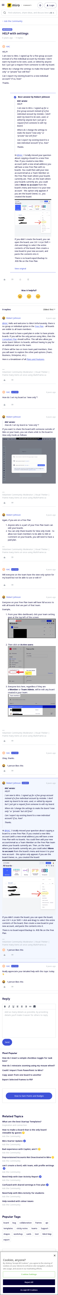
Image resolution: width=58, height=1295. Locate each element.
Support (44, 1228)
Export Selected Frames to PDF (17, 1079)
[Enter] (4, 13)
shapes (7, 1234)
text (37, 1234)
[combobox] (29, 13)
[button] (3, 6)
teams (34, 1228)
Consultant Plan (9, 339)
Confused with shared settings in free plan (23, 1184)
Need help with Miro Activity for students (23, 1193)
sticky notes (22, 1228)
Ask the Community (13, 21)
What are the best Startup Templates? (21, 1121)
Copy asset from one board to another (21, 1075)
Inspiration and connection (14, 1125)
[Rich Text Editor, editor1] (29, 1023)
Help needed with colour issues (17, 1201)
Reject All (29, 1282)
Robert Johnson (13, 318)
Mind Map (47, 1234)
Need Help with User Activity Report (20, 1176)
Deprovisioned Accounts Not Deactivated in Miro (26, 1157)
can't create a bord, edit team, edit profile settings (28, 1165)
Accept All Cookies (28, 1290)
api (46, 1222)
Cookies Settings (29, 1274)
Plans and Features (35, 359)
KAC (8, 46)
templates (8, 1228)
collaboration (26, 1222)
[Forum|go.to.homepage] (19, 5)
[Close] (55, 1255)
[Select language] (40, 5)
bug (14, 1222)
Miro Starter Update (12, 1141)
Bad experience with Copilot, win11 (19, 1149)
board (6, 1222)
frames (38, 1222)
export (7, 1239)
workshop (18, 1234)
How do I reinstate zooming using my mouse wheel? (28, 1065)
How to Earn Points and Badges (29, 1096)
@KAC (20, 155)
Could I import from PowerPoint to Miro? (22, 1070)
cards (28, 1234)
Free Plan (39, 326)
